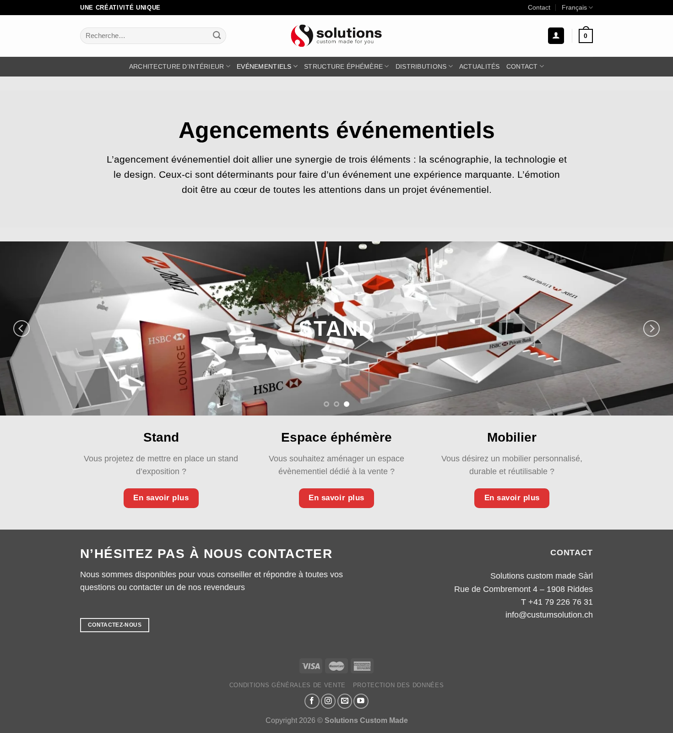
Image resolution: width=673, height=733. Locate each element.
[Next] (651, 328)
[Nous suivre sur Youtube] (361, 701)
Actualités (479, 66)
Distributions (421, 66)
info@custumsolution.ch (549, 614)
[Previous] (21, 328)
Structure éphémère (343, 66)
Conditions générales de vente (287, 685)
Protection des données (398, 685)
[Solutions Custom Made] (336, 35)
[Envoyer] (216, 35)
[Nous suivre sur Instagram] (328, 701)
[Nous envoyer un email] (345, 701)
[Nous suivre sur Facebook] (312, 701)
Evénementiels (264, 66)
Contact (539, 7)
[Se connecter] (556, 35)
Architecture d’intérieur (176, 66)
